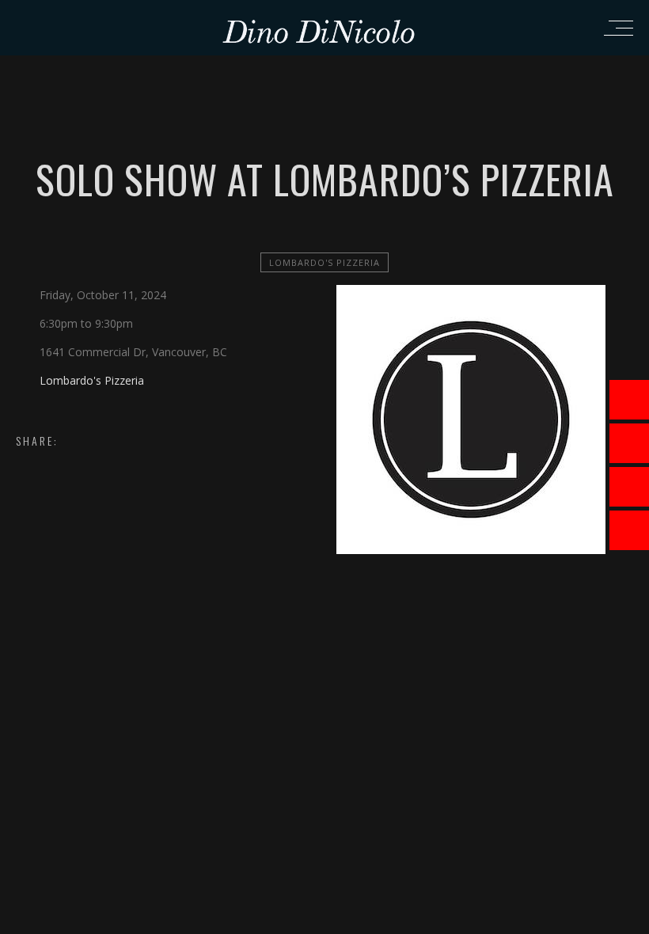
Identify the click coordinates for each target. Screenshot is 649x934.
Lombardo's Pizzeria (324, 262)
